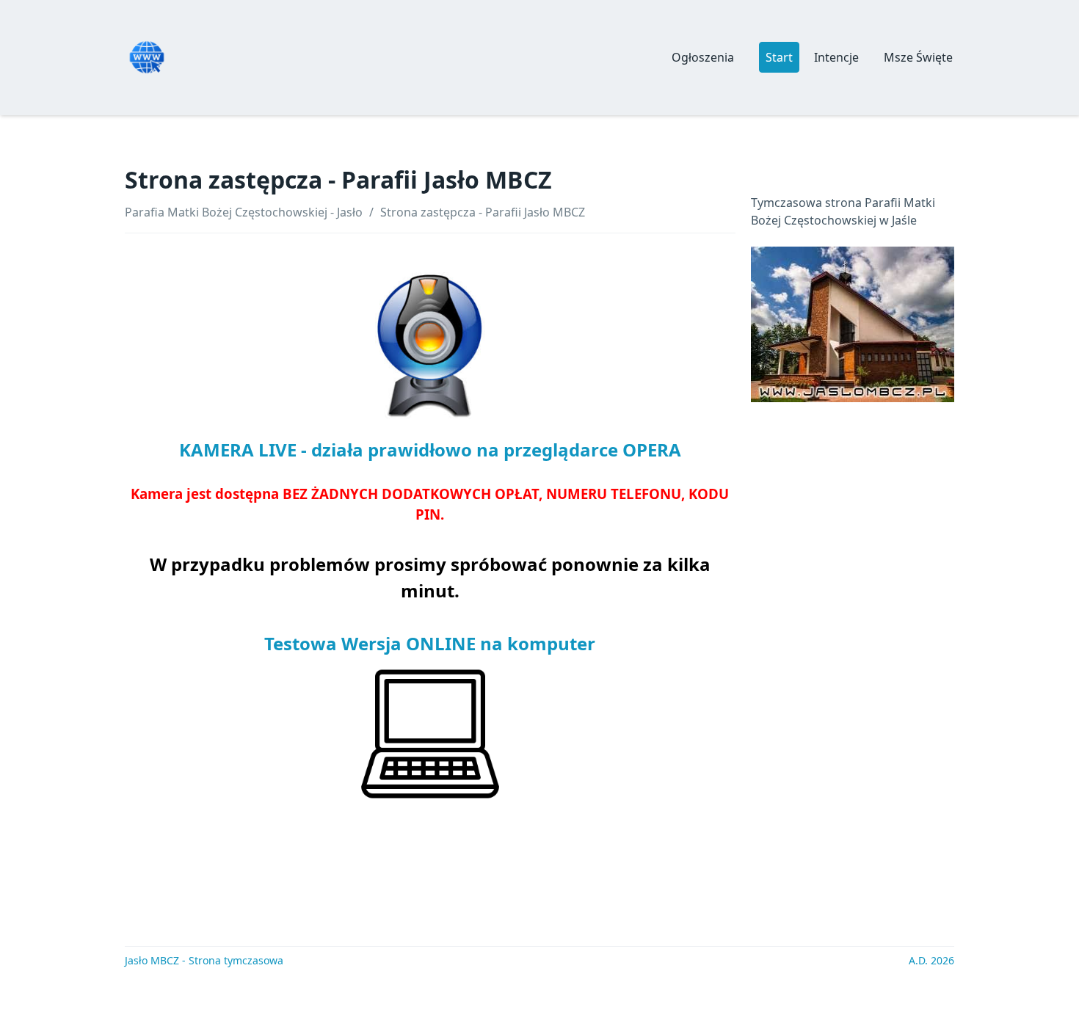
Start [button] (779, 57)
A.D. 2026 (931, 960)
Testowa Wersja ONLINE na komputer (429, 643)
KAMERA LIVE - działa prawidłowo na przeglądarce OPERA (430, 449)
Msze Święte (918, 57)
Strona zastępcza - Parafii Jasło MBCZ (482, 212)
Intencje (836, 57)
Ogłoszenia (703, 57)
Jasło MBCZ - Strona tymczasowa (204, 960)
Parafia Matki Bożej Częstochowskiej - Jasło (244, 212)
